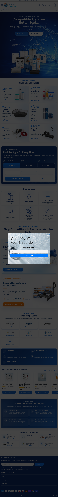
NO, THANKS (29, 260)
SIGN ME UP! (29, 255)
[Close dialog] (48, 235)
